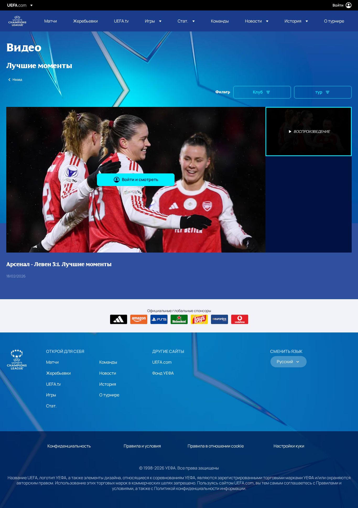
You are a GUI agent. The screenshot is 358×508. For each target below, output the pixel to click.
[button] (153, 21)
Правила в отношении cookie (216, 446)
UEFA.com (162, 362)
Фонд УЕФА (163, 373)
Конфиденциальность (69, 446)
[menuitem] (52, 21)
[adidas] (118, 319)
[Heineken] (179, 319)
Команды (108, 362)
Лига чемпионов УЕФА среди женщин (17, 21)
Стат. (51, 406)
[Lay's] (199, 319)
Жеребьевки (58, 373)
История (107, 384)
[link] (50, 21)
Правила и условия (142, 446)
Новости (107, 373)
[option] (308, 131)
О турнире (109, 395)
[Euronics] (219, 319)
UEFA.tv (53, 384)
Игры (51, 395)
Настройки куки (289, 446)
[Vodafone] (239, 319)
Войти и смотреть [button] (140, 179)
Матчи (52, 362)
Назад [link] (17, 79)
